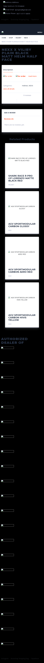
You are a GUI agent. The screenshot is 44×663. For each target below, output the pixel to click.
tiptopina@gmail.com (23, 10)
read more (32, 76)
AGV (9, 230)
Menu (39, 32)
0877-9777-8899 (23, 13)
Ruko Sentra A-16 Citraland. (13, 6)
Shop (11, 38)
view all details (9, 89)
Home (4, 38)
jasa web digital (14, 661)
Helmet (18, 38)
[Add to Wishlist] (15, 99)
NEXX (26, 38)
